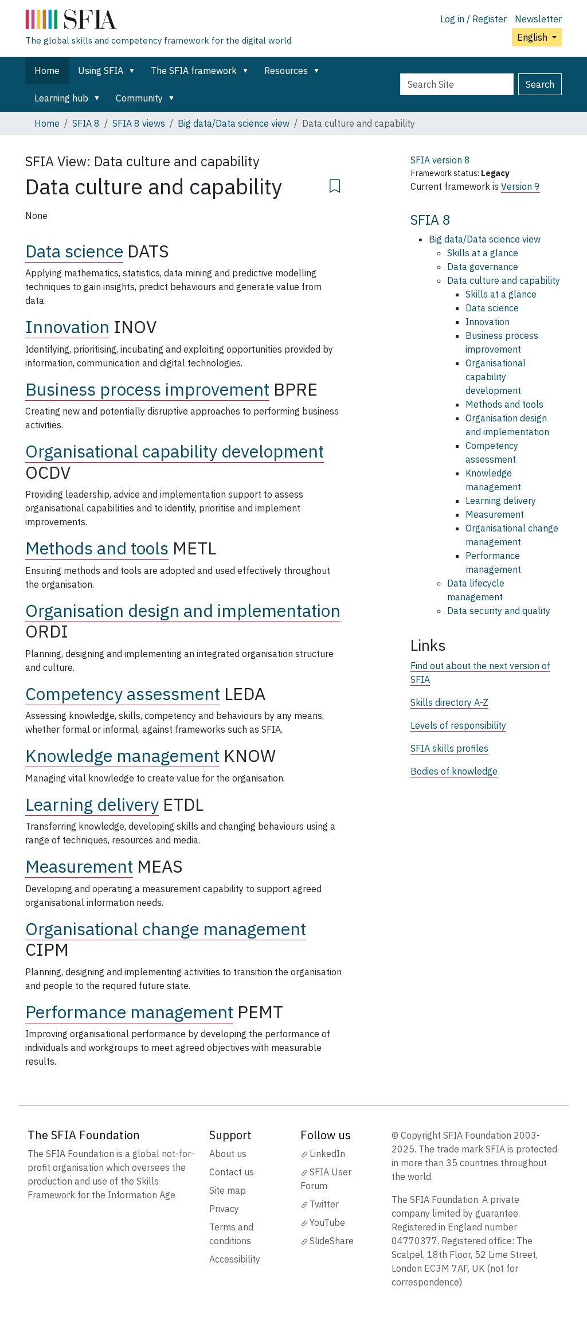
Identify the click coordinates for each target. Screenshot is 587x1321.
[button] (134, 70)
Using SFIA (100, 70)
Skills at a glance (482, 253)
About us (227, 1153)
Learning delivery (92, 804)
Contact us (231, 1172)
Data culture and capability (503, 280)
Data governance (482, 266)
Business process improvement (147, 389)
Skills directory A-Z (449, 702)
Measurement (79, 866)
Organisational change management (165, 928)
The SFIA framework (194, 70)
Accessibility (234, 1259)
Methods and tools (97, 548)
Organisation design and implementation (183, 610)
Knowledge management (122, 755)
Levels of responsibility (458, 725)
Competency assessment (122, 693)
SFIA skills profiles (449, 748)
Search (540, 84)
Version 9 (520, 186)
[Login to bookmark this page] (335, 184)
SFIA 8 (86, 123)
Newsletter (538, 19)
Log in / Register (473, 19)
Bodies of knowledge (454, 771)
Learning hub (61, 98)
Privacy (224, 1208)
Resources (286, 70)
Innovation (67, 326)
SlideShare (332, 1240)
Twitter (324, 1204)
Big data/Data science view (233, 123)
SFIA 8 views (138, 123)
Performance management (129, 1011)
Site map (227, 1190)
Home (47, 70)
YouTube (327, 1222)
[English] (158, 21)
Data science (74, 251)
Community (139, 98)
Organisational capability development (174, 451)
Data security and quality (498, 610)
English (533, 37)
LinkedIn (327, 1153)
